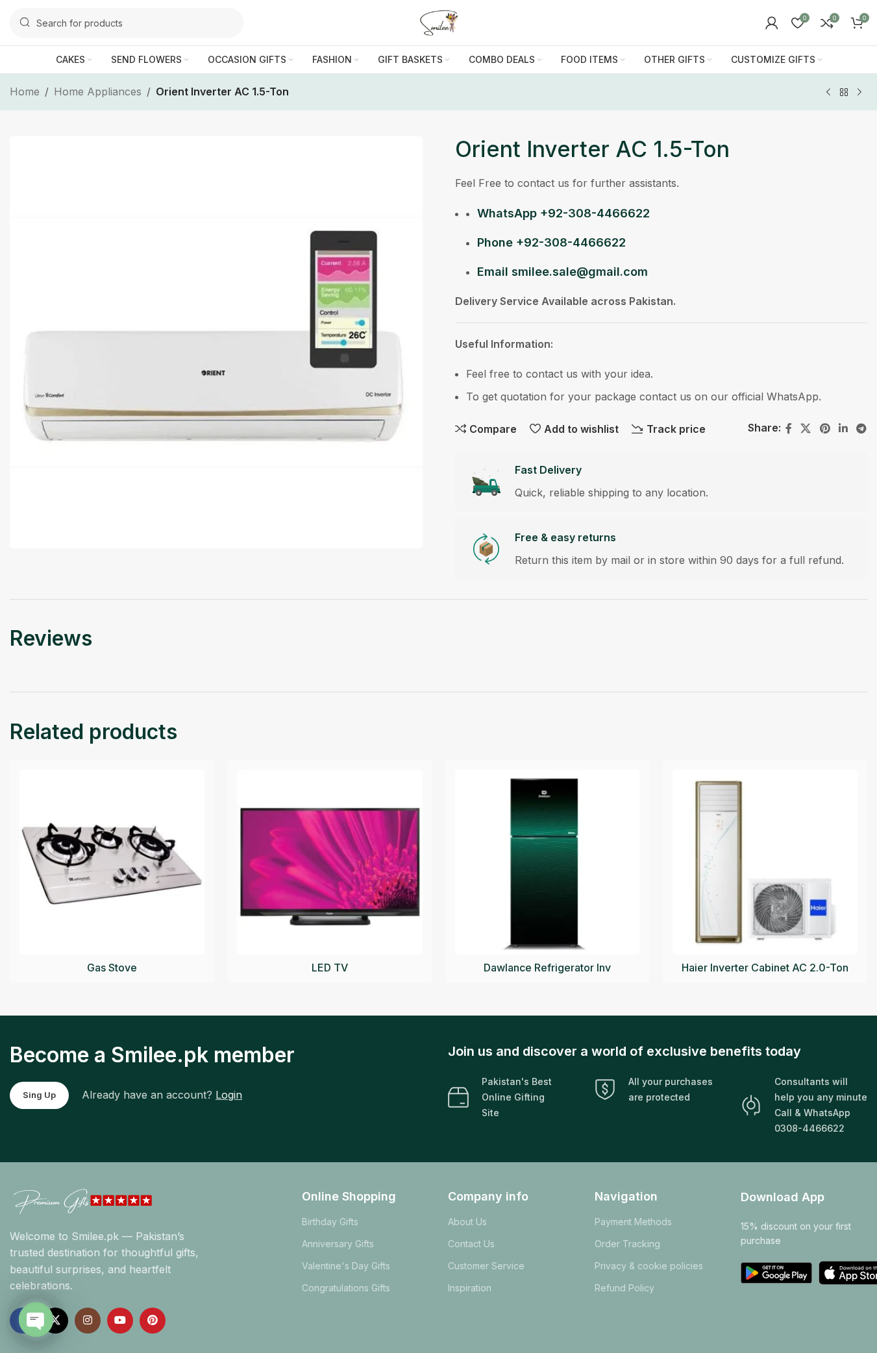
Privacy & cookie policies (649, 1265)
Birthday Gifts (330, 1221)
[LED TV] (329, 862)
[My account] (772, 23)
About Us (467, 1221)
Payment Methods (633, 1221)
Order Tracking (627, 1243)
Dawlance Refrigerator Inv (547, 967)
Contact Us (471, 1243)
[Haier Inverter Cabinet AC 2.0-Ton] (765, 862)
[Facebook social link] (789, 428)
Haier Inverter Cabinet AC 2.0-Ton (765, 967)
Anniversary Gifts (338, 1243)
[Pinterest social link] (824, 428)
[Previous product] (828, 93)
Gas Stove (112, 967)
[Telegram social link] (861, 428)
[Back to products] (844, 93)
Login (229, 1094)
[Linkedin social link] (843, 428)
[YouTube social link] (120, 1321)
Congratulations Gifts (346, 1287)
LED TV (330, 967)
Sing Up (39, 1095)
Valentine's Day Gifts (346, 1265)
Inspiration (469, 1287)
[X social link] (806, 428)
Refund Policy (624, 1287)
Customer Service (486, 1265)
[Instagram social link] (88, 1321)
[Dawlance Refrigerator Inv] (547, 862)
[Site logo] (438, 21)
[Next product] (859, 93)
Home (25, 91)
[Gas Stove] (111, 862)
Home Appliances (98, 91)
